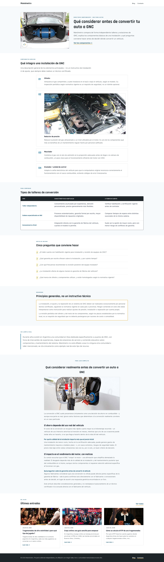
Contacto (140, 3)
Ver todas (140, 504)
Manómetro (25, 3)
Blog (133, 3)
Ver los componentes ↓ (83, 43)
